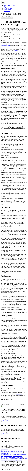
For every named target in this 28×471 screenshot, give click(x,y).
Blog (5, 7)
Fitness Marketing (12, 460)
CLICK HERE (4, 420)
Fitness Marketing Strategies (16, 458)
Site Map (19, 460)
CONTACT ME (4, 453)
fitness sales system (5, 45)
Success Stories (7, 9)
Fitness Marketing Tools (6, 454)
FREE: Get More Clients (9, 5)
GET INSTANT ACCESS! (6, 18)
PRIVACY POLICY (5, 452)
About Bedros (7, 11)
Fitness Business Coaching (12, 457)
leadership (16, 50)
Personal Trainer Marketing (19, 454)
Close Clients (19, 394)
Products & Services (8, 8)
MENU (3, 3)
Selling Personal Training (6, 456)
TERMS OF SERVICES (17, 452)
